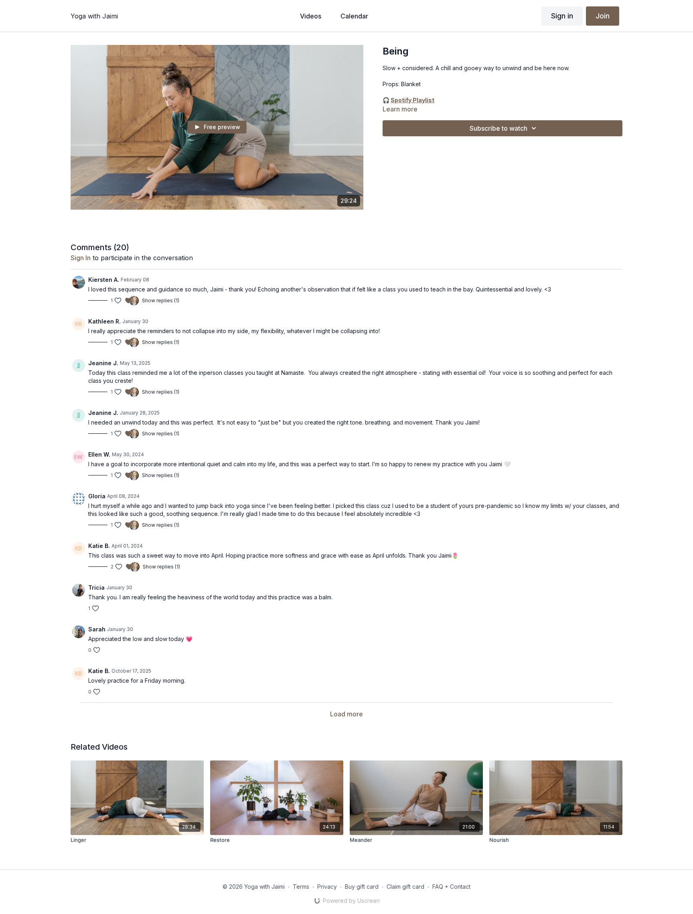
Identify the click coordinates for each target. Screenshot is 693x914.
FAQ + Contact (451, 886)
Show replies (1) (160, 300)
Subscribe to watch (498, 128)
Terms (301, 886)
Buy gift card (362, 886)
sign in (81, 258)
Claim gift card (405, 886)
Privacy (327, 886)
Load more (346, 714)
